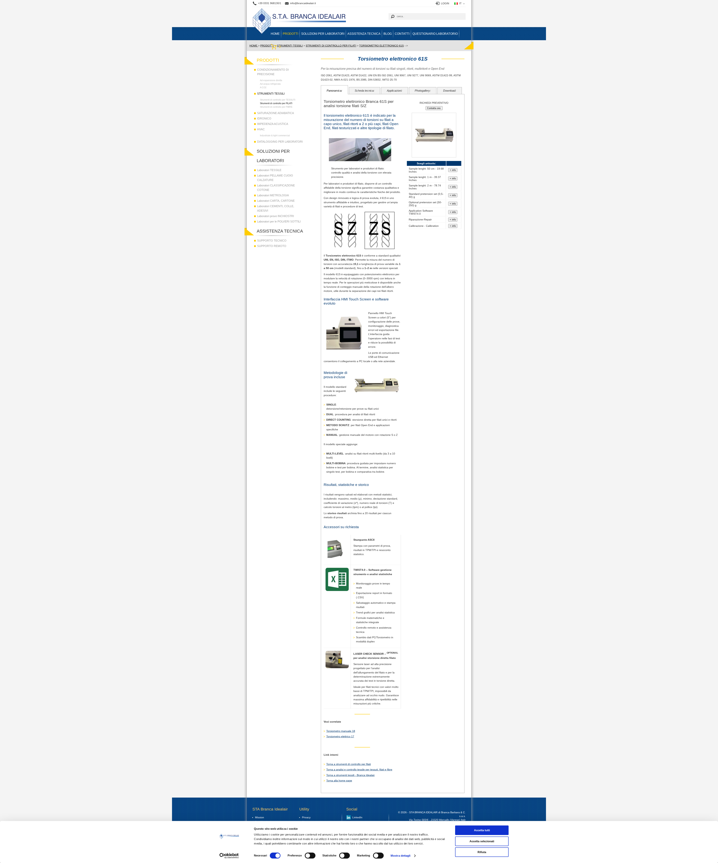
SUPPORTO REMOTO (271, 246)
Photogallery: (423, 90)
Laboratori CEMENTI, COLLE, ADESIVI (275, 208)
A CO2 (263, 87)
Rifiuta (482, 852)
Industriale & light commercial (275, 135)
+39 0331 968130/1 (269, 3)
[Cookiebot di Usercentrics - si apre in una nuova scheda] (229, 856)
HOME (275, 33)
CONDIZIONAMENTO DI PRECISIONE (273, 72)
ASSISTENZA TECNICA (364, 33)
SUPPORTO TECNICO (271, 240)
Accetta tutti (482, 830)
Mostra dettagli (401, 855)
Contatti (402, 33)
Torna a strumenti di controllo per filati (348, 764)
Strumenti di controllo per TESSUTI (277, 100)
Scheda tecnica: (364, 90)
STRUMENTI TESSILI (271, 93)
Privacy (306, 817)
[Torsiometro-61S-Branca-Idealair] (434, 159)
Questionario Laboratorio (435, 33)
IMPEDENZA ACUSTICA (272, 123)
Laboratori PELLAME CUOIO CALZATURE (275, 178)
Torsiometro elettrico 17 (340, 736)
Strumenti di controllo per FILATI (276, 103)
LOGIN (445, 3)
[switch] (310, 856)
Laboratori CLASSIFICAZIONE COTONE (276, 187)
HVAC (261, 129)
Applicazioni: (394, 90)
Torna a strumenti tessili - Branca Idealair (350, 775)
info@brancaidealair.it (303, 3)
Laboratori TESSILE (269, 170)
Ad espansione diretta (271, 80)
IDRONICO (264, 118)
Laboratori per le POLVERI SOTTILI (279, 221)
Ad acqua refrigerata (270, 84)
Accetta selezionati (482, 841)
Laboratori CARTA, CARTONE (276, 200)
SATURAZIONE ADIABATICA (275, 113)
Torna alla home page (339, 780)
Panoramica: (334, 90)
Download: (449, 90)
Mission (259, 817)
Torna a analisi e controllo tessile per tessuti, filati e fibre (359, 769)
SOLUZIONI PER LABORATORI (322, 33)
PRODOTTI (290, 33)
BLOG (387, 33)
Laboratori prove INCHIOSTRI (275, 216)
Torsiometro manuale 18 (340, 731)
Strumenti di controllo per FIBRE (276, 107)
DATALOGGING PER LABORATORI (280, 141)
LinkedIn (357, 817)
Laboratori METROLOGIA (273, 195)
